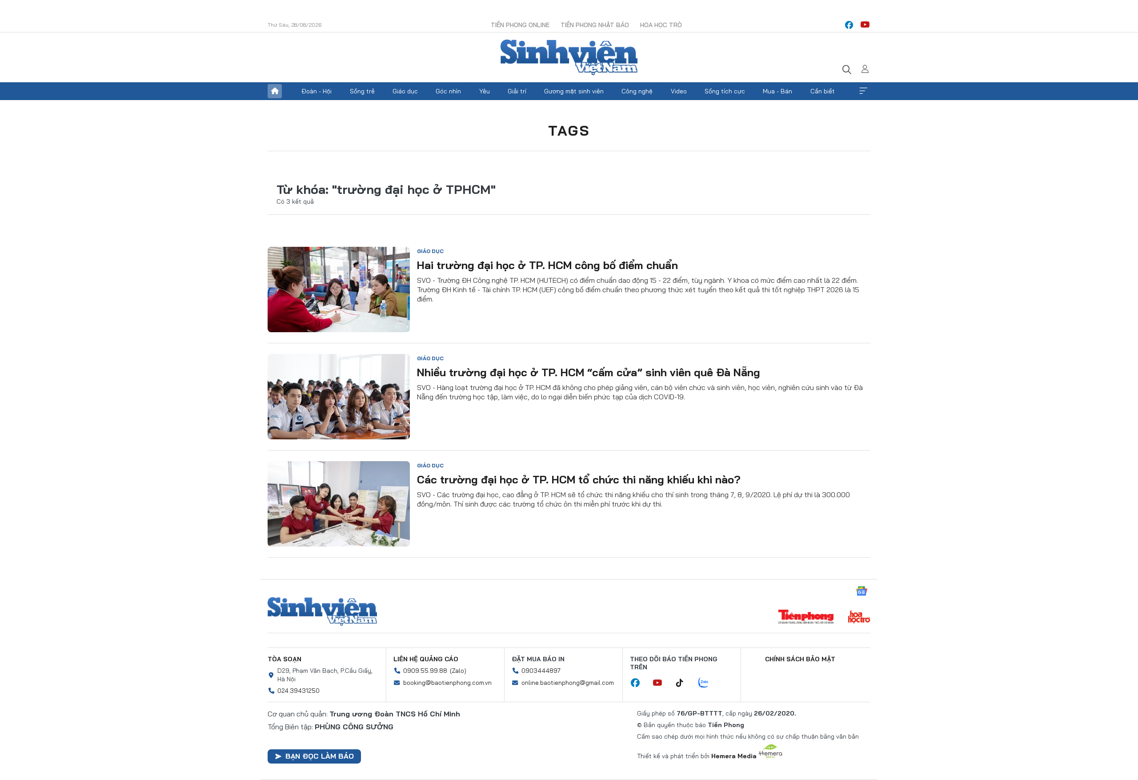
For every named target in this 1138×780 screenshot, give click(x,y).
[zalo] (708, 683)
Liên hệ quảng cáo (425, 659)
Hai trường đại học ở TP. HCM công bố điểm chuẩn (547, 265)
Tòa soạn (284, 659)
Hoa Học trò (661, 25)
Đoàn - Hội (316, 91)
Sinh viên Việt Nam (322, 611)
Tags (569, 130)
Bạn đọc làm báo (319, 756)
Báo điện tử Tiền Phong (569, 57)
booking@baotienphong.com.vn (447, 683)
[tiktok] (684, 683)
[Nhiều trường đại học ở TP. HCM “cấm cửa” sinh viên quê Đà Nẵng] (339, 396)
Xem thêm (863, 91)
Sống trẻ (362, 91)
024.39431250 (298, 691)
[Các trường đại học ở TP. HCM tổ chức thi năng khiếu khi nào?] (339, 504)
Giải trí (517, 91)
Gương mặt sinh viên (574, 91)
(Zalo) (458, 671)
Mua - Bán (777, 91)
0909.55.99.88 (425, 671)
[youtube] (865, 25)
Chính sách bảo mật (800, 659)
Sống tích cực (725, 91)
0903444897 (541, 671)
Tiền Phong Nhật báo (595, 25)
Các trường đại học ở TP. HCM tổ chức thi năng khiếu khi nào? (579, 479)
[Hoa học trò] (859, 618)
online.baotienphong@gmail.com (567, 683)
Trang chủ (275, 91)
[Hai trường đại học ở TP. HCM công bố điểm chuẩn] (339, 289)
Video (679, 91)
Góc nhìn (448, 91)
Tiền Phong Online (520, 25)
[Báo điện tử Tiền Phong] (805, 618)
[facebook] (849, 25)
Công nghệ (637, 91)
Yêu (484, 91)
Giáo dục (405, 91)
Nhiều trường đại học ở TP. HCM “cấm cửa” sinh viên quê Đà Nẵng (588, 372)
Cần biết (822, 91)
